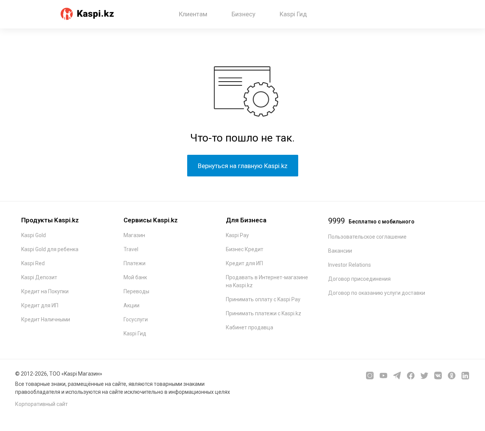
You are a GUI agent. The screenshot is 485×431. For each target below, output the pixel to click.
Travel (131, 249)
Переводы (136, 291)
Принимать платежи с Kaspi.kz (263, 313)
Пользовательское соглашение (367, 237)
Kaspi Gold (33, 235)
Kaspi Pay (237, 235)
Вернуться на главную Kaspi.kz (243, 166)
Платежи (135, 263)
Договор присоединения (359, 279)
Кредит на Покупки (45, 291)
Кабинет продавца (249, 327)
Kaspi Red (33, 263)
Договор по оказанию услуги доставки (376, 293)
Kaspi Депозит (39, 277)
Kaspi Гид (135, 333)
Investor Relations (349, 265)
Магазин (134, 235)
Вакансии (340, 251)
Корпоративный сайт (41, 404)
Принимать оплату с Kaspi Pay (263, 299)
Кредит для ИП (39, 305)
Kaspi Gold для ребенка (49, 249)
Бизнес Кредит (244, 249)
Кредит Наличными (45, 319)
